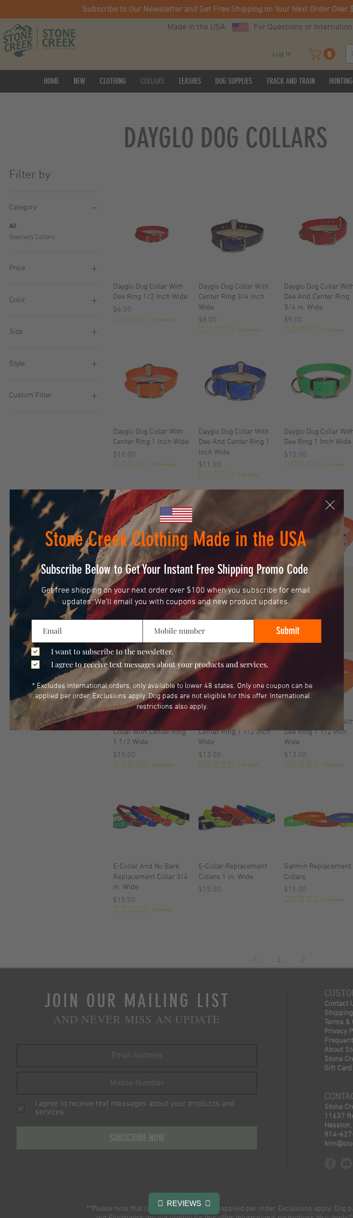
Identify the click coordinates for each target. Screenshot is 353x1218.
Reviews (184, 1203)
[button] (330, 505)
